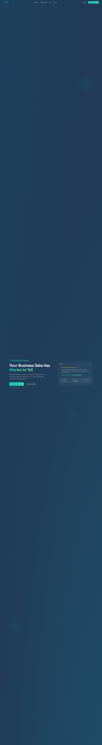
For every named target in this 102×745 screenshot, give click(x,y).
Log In (84, 2)
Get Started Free (17, 384)
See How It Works (31, 384)
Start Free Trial (93, 2)
